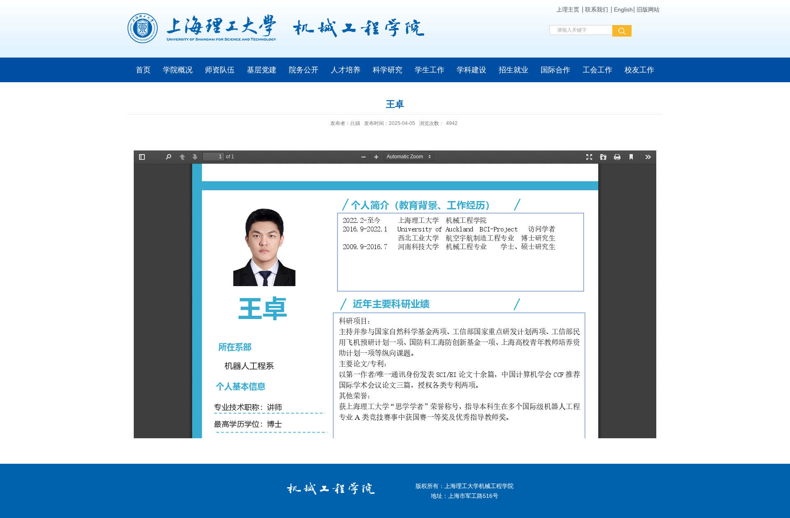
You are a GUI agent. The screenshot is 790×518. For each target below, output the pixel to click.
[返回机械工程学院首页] (279, 28)
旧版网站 (648, 9)
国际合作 (555, 70)
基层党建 (261, 70)
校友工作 (639, 70)
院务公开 (303, 70)
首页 (143, 70)
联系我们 (596, 9)
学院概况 (178, 70)
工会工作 (597, 70)
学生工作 (429, 70)
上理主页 (567, 9)
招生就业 (513, 70)
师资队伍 (220, 70)
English (623, 9)
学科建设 (471, 70)
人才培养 (345, 70)
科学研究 (387, 70)
